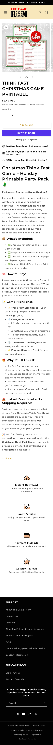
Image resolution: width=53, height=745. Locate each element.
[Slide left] (20, 77)
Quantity (6, 109)
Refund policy (39, 726)
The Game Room (22, 726)
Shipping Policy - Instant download (25, 629)
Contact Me (12, 616)
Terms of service (35, 730)
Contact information (28, 739)
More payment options (26, 140)
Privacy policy (19, 730)
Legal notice (36, 735)
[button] (6, 12)
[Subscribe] (44, 703)
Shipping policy (21, 735)
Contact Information (17, 655)
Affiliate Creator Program (19, 635)
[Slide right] (33, 77)
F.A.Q (8, 642)
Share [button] (8, 458)
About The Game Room (18, 609)
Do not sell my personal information (26, 648)
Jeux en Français (15, 679)
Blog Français (13, 673)
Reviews (10, 622)
